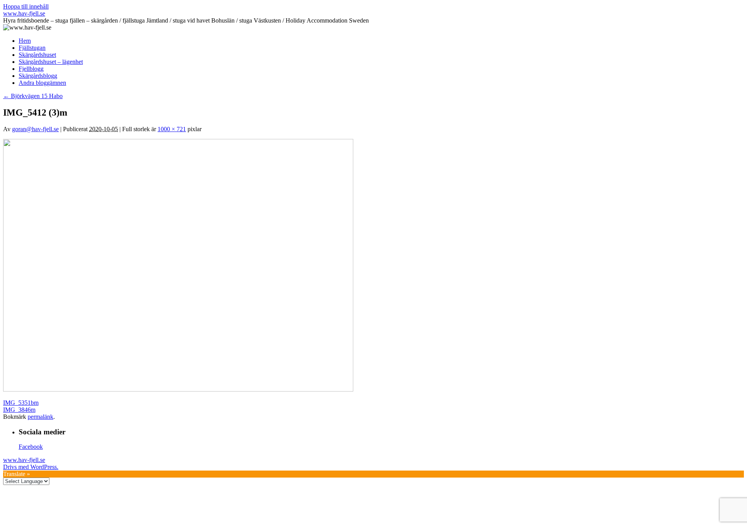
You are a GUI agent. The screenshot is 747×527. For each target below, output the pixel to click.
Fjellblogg (31, 68)
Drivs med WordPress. (30, 467)
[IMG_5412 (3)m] (178, 389)
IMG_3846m (19, 409)
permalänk (40, 416)
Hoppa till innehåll (26, 6)
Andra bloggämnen (42, 82)
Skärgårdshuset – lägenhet (51, 61)
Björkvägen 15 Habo (33, 96)
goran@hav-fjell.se (35, 129)
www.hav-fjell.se (24, 13)
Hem (25, 40)
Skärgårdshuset (37, 54)
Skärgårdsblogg (38, 75)
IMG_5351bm (21, 402)
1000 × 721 (172, 129)
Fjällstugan (32, 47)
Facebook (31, 446)
